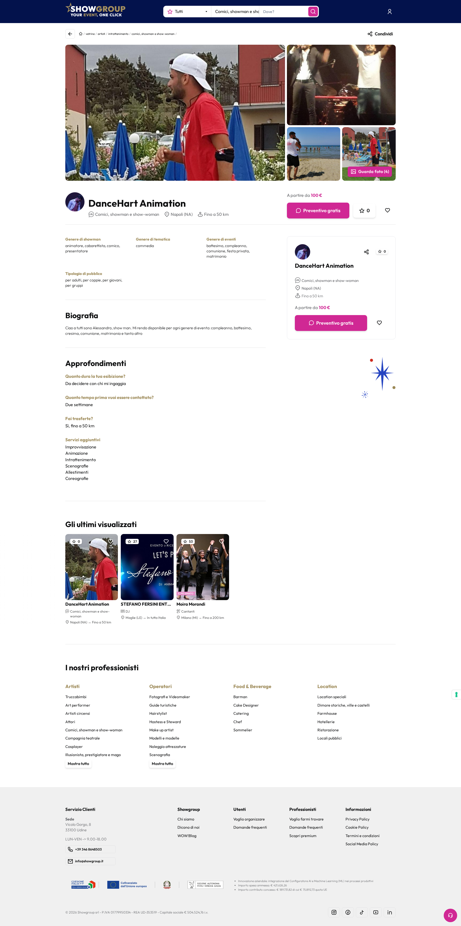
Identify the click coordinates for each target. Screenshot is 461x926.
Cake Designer (246, 705)
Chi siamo (185, 819)
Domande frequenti (250, 827)
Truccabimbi (75, 696)
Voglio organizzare (249, 819)
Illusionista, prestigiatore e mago (93, 754)
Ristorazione (328, 729)
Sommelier (242, 729)
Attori (70, 721)
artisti (101, 34)
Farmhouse (327, 713)
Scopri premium (302, 835)
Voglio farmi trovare (306, 819)
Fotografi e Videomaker (169, 696)
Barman (240, 696)
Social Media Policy (362, 843)
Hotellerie (326, 721)
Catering (241, 713)
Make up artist (161, 729)
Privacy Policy (358, 819)
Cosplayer (74, 746)
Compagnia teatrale (82, 738)
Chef (237, 721)
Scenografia (159, 754)
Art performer (77, 705)
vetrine (90, 34)
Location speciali (331, 696)
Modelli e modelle (164, 738)
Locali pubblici (329, 738)
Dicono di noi (188, 827)
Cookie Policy (357, 827)
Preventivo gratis (321, 210)
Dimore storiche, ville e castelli (343, 705)
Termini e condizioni (363, 835)
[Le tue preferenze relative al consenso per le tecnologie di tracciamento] (456, 694)
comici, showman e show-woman (153, 34)
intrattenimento (118, 34)
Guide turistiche (162, 705)
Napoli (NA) (182, 214)
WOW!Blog (186, 835)
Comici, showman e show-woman (330, 280)
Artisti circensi (77, 713)
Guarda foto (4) (373, 171)
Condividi (384, 34)
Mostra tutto (78, 763)
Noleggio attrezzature (167, 746)
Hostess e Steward (165, 721)
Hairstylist (158, 713)
